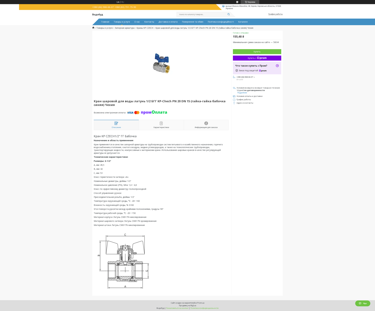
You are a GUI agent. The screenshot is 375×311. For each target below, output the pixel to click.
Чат (365, 303)
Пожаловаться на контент (177, 308)
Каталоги (243, 22)
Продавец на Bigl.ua (187, 305)
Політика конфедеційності (221, 22)
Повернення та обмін (192, 22)
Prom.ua (200, 303)
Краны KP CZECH (145, 28)
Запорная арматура (124, 28)
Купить (257, 51)
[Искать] (228, 14)
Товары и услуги (122, 22)
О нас (137, 22)
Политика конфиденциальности (204, 308)
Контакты (149, 22)
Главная (105, 22)
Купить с (252, 58)
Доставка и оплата (168, 22)
